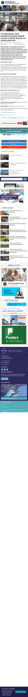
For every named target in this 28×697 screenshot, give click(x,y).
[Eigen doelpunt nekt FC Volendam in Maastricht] (4, 226)
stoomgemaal (12, 114)
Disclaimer (3, 404)
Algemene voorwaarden (6, 402)
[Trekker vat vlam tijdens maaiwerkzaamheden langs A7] (4, 245)
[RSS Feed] (7, 369)
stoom (7, 114)
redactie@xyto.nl (6, 362)
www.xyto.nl (5, 364)
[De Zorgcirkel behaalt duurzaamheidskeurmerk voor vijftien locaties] (4, 219)
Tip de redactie (15, 147)
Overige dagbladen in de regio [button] (8, 398)
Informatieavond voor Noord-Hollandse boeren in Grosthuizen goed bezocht (18, 257)
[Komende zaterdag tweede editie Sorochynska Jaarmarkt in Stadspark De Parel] (4, 239)
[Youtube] (5, 369)
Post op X (14, 144)
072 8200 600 (6, 361)
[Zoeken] (25, 179)
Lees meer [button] (8, 694)
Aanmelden (4, 378)
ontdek (3, 114)
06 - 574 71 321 (19, 135)
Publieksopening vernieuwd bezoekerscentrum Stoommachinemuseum (16, 172)
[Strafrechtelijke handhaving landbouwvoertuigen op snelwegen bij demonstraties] (4, 252)
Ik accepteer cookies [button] (20, 691)
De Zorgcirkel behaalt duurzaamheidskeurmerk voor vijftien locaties (18, 218)
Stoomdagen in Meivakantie (16, 155)
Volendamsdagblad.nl (10, 2)
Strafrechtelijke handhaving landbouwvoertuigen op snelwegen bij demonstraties (18, 251)
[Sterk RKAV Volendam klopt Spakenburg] (4, 213)
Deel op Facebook (15, 141)
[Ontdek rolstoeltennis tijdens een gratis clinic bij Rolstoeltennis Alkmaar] (4, 232)
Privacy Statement (5, 407)
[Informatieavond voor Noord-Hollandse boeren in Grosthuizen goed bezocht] (4, 258)
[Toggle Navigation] (25, 3)
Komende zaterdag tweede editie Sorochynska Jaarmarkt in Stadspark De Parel (18, 238)
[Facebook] (2, 369)
